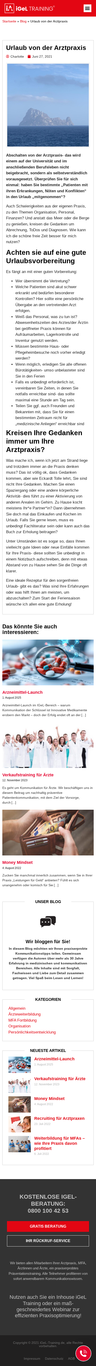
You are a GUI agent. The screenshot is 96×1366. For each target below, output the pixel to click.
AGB (71, 1358)
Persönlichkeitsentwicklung (32, 1032)
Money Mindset (17, 862)
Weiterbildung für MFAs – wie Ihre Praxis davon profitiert (59, 1143)
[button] (87, 8)
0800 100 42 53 (48, 1210)
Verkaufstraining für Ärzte (28, 775)
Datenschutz (54, 1358)
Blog (23, 21)
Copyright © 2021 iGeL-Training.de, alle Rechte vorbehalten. (48, 1344)
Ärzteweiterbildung (24, 1014)
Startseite (9, 21)
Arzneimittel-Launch (22, 692)
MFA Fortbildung (22, 1020)
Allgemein (16, 1008)
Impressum (32, 1358)
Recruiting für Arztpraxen (59, 1118)
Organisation (19, 1026)
